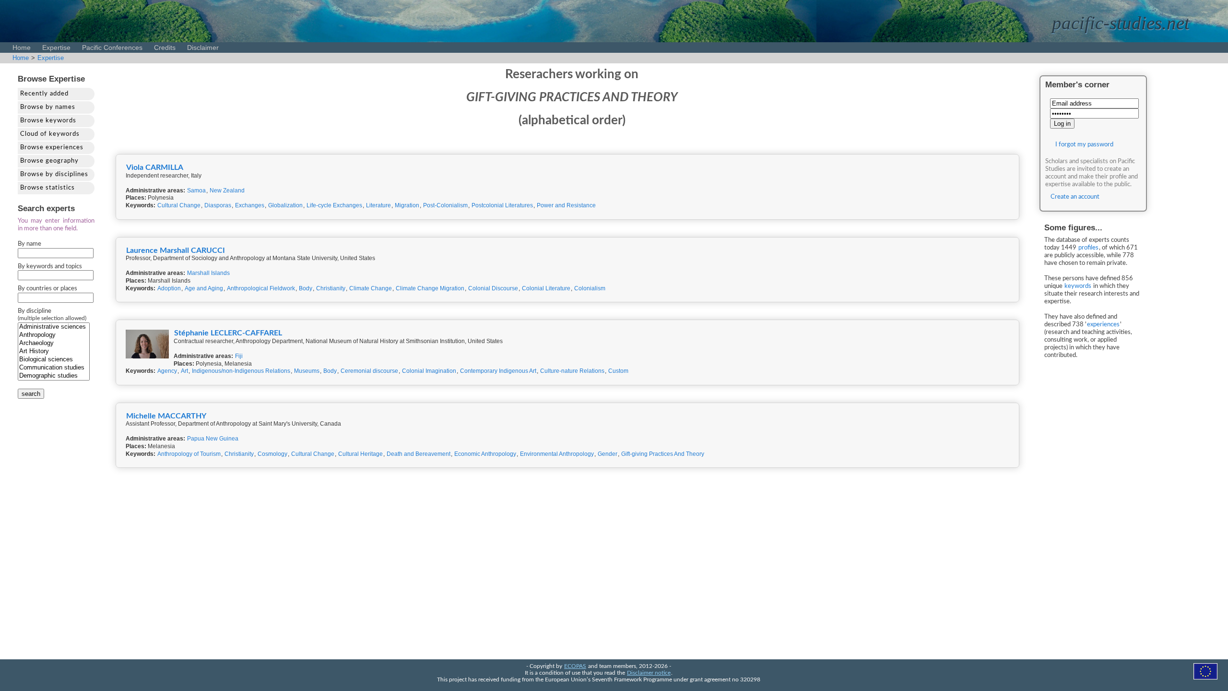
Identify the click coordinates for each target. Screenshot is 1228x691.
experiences (1103, 325)
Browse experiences (51, 147)
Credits (165, 47)
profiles (1088, 248)
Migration (407, 205)
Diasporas (217, 205)
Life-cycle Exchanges (334, 205)
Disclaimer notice (649, 673)
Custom (618, 371)
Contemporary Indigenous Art (498, 371)
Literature (378, 205)
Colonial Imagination (429, 371)
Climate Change (370, 288)
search (31, 393)
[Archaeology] (53, 343)
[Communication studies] (53, 368)
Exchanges (249, 205)
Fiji (239, 356)
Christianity (330, 288)
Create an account (1075, 197)
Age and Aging (204, 288)
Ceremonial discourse (369, 371)
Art (184, 371)
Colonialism (589, 288)
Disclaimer (203, 47)
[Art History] (53, 351)
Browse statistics (47, 188)
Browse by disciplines (54, 174)
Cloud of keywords (50, 134)
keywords (1077, 286)
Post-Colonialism (445, 205)
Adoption (169, 288)
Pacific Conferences (112, 47)
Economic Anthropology (485, 454)
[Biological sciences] (53, 360)
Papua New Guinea (212, 438)
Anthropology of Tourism (189, 454)
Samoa (196, 190)
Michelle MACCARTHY (166, 416)
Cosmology (272, 454)
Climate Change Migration (430, 288)
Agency (167, 371)
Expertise (56, 47)
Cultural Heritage (360, 454)
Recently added (44, 94)
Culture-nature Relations (572, 371)
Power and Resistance (566, 205)
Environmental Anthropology (557, 454)
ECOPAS (575, 666)
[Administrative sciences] (53, 327)
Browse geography (49, 161)
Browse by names (47, 107)
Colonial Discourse (493, 288)
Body (305, 288)
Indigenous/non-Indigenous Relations (241, 371)
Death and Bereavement (418, 454)
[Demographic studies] (53, 376)
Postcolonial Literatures (502, 205)
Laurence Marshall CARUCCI (175, 250)
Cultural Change (179, 205)
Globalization (285, 205)
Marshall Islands (208, 273)
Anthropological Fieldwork (261, 288)
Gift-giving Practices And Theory (662, 454)
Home (21, 47)
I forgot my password (1084, 145)
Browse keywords (48, 121)
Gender (607, 454)
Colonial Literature (546, 288)
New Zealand (227, 190)
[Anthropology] (53, 335)
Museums (306, 371)
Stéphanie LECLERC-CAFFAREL (228, 333)
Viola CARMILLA (154, 167)
